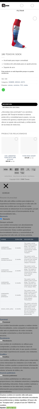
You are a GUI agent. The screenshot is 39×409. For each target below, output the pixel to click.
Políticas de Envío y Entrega (23, 176)
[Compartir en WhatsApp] (3, 90)
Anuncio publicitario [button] (7, 373)
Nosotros (8, 176)
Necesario (6, 219)
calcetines (16, 85)
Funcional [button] (4, 319)
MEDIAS (17, 82)
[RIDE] (10, 5)
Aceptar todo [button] (11, 408)
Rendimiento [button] (5, 338)
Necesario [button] (4, 216)
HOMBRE (11, 82)
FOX (21, 85)
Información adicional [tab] (11, 107)
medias (26, 85)
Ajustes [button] (3, 408)
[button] (21, 5)
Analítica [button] (3, 354)
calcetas (10, 85)
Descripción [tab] (7, 104)
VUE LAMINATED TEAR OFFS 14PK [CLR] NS (10, 157)
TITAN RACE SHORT (29, 156)
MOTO (23, 82)
